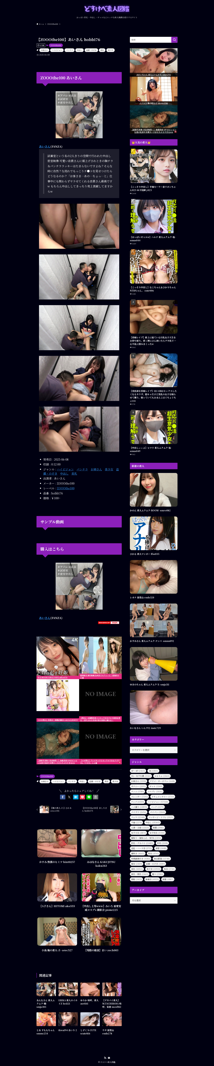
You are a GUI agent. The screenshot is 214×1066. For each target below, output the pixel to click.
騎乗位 (152, 879)
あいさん (44, 146)
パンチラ (69, 50)
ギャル (155, 786)
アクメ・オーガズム (162, 781)
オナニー (138, 786)
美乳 (102, 50)
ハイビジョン (57, 50)
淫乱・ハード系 (141, 848)
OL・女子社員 (141, 775)
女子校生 (157, 832)
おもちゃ (162, 775)
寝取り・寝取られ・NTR (146, 837)
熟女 (153, 853)
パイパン (157, 812)
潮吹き (137, 853)
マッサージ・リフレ (161, 817)
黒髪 (167, 879)
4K (153, 770)
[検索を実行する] (174, 40)
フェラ (138, 817)
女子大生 (138, 832)
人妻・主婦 (140, 827)
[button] (62, 797)
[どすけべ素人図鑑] (107, 9)
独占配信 (162, 858)
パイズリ (138, 812)
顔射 (136, 879)
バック (157, 806)
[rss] (105, 1057)
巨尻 (162, 843)
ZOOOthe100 (55, 45)
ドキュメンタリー (162, 796)
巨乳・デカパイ (142, 843)
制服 (158, 827)
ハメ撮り (139, 806)
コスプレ (155, 791)
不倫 (136, 822)
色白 (169, 868)
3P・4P (138, 770)
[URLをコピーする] (95, 797)
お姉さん (44, 50)
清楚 (161, 848)
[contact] (108, 1057)
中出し (79, 50)
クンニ (137, 791)
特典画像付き (140, 858)
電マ (157, 874)
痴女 (136, 863)
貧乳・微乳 (139, 874)
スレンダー (139, 796)
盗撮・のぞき (91, 50)
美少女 (110, 50)
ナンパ (137, 801)
